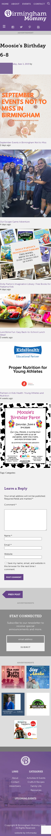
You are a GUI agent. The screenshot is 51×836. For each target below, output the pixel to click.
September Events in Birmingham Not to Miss (23, 142)
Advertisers (15, 786)
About (15, 4)
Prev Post (14, 594)
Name (8, 535)
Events (26, 4)
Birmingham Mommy (29, 825)
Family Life (36, 786)
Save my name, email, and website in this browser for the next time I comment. (24, 566)
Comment (10, 504)
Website (8, 554)
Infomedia (31, 832)
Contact (39, 4)
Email (8, 544)
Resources (36, 790)
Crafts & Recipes (36, 782)
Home (5, 4)
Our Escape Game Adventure (15, 221)
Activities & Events (36, 778)
